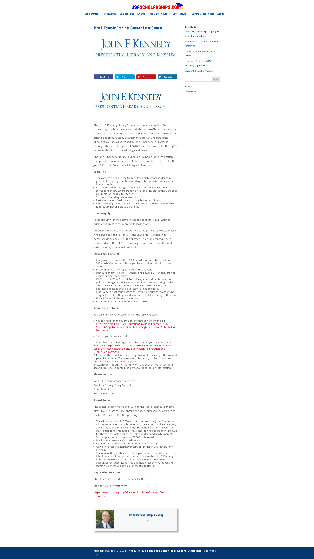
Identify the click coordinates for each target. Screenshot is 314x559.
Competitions (127, 14)
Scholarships (91, 14)
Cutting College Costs (203, 14)
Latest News (179, 14)
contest (120, 133)
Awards (141, 14)
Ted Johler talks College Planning (146, 515)
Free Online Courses (159, 14)
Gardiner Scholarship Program (199, 71)
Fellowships (110, 14)
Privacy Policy (135, 550)
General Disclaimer (189, 550)
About (220, 14)
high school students (150, 133)
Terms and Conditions (161, 550)
